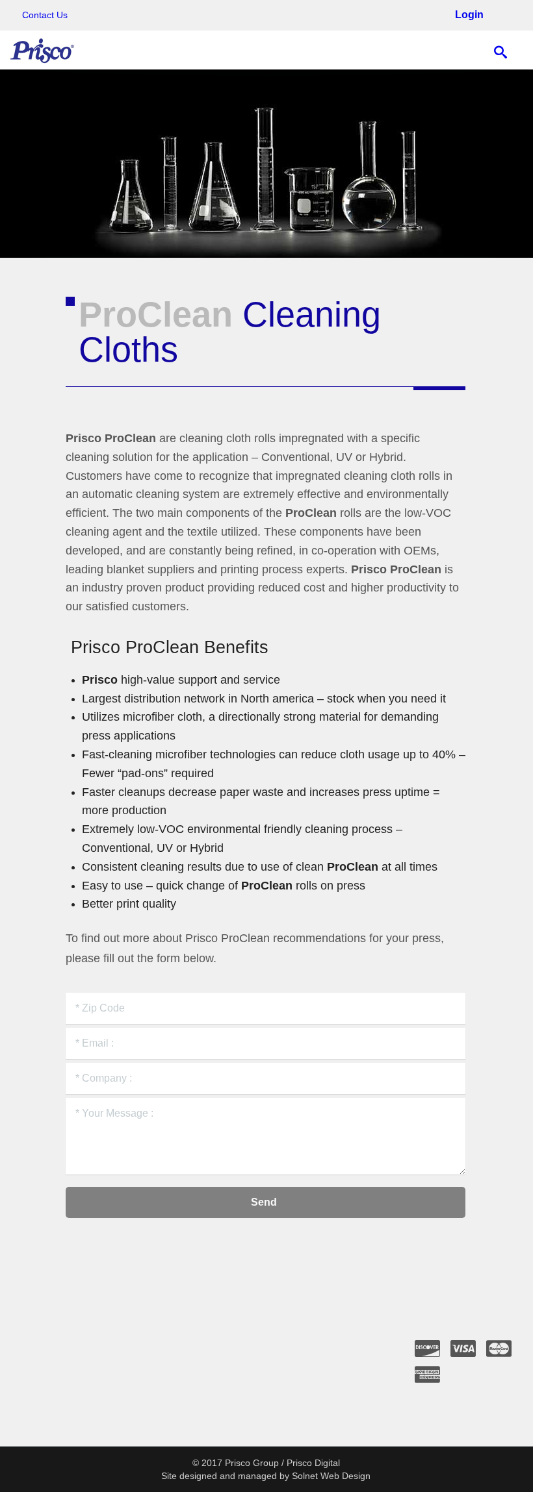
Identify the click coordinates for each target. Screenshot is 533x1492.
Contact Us (45, 15)
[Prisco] (42, 49)
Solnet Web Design (331, 1476)
